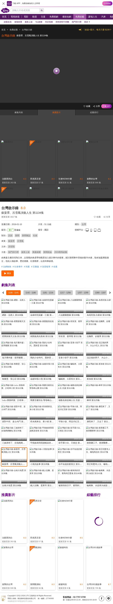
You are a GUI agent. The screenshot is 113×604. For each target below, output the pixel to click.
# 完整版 (35, 266)
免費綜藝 (14, 29)
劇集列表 (19, 112)
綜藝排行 (94, 112)
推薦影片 (56, 112)
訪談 (10, 235)
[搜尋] (42, 10)
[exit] (3, 3)
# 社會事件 (18, 266)
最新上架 (25, 252)
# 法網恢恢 (6, 266)
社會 (35, 235)
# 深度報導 (45, 266)
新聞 (17, 235)
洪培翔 (11, 246)
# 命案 (54, 266)
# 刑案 (27, 266)
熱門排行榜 (13, 252)
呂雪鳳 (20, 241)
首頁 (3, 29)
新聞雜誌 (26, 235)
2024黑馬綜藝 (60, 252)
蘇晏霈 (11, 241)
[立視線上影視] (5, 10)
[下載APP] (106, 106)
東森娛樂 (36, 252)
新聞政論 (47, 252)
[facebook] (101, 598)
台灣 (84, 224)
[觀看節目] (56, 71)
